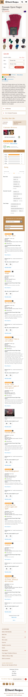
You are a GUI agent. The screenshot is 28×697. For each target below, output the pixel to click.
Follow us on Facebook (4, 684)
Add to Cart (19, 67)
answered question (9, 79)
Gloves (3, 637)
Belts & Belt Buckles (7, 631)
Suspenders (5, 650)
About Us (14, 675)
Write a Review (20, 74)
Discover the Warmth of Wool (9, 665)
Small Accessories (6, 645)
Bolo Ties (4, 634)
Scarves (4, 642)
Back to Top (14, 617)
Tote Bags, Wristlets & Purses (9, 653)
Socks (3, 647)
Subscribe (26, 679)
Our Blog (14, 673)
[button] (9, 412)
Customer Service (14, 669)
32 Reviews (13, 74)
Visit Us (14, 671)
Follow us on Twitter (10, 684)
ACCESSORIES (5, 629)
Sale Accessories (6, 658)
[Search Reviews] (21, 221)
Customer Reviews (5, 122)
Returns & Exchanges (13, 693)
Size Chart (21, 57)
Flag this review (8, 267)
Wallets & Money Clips (7, 655)
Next (14, 620)
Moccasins (4, 639)
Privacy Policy (21, 693)
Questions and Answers (17, 122)
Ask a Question (5, 80)
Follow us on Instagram (13, 684)
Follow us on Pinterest (7, 684)
